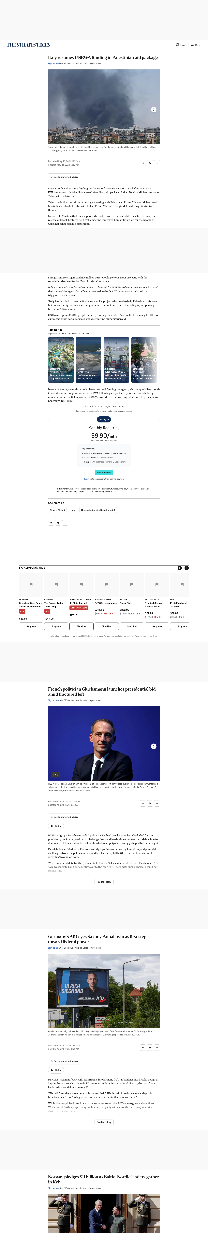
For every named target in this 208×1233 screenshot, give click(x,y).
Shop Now (31, 626)
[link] (28, 45)
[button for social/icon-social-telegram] (143, 163)
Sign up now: (54, 63)
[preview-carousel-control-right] (155, 360)
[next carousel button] (153, 109)
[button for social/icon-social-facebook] (150, 163)
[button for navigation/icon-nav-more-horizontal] (157, 163)
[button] (181, 45)
